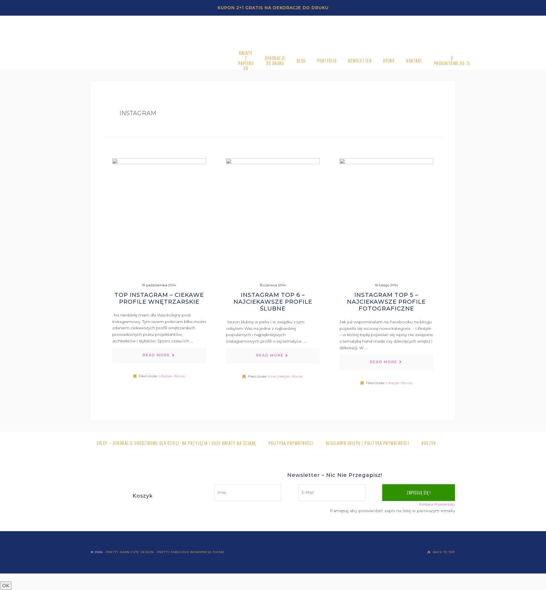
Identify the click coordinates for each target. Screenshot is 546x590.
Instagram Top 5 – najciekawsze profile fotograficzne (386, 301)
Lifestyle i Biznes (172, 376)
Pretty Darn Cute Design (130, 552)
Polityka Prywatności (437, 504)
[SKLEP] (178, 61)
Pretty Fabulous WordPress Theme (191, 552)
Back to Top (444, 552)
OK (5, 585)
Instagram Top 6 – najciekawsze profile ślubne (272, 301)
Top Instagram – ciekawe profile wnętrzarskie (159, 298)
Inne (271, 376)
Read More (156, 355)
